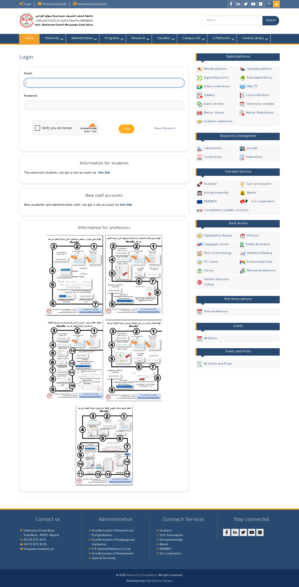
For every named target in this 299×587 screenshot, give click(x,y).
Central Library (253, 38)
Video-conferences (217, 86)
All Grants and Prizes (218, 364)
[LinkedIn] (238, 4)
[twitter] (246, 4)
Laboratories (213, 148)
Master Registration (260, 113)
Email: (28, 73)
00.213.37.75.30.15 (35, 540)
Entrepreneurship (216, 193)
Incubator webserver (218, 121)
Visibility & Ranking (259, 253)
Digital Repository (216, 78)
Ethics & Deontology (218, 253)
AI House (253, 236)
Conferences (213, 157)
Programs (112, 38)
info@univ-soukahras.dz (39, 549)
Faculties (163, 38)
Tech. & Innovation (258, 184)
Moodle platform (215, 69)
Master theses (214, 113)
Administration (82, 38)
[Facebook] (231, 4)
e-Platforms (221, 38)
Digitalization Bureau (218, 236)
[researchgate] (261, 4)
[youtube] (253, 4)
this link (104, 173)
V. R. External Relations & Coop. (112, 549)
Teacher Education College (216, 282)
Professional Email (54, 4)
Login (27, 4)
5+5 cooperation (262, 201)
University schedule (260, 104)
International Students (92, 4)
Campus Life (192, 38)
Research (138, 38)
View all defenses (216, 311)
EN (269, 3)
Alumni (251, 193)
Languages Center (216, 244)
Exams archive (214, 104)
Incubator (210, 184)
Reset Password (165, 128)
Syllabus (209, 95)
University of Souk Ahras (141, 575)
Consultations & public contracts (226, 210)
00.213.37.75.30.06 (35, 544)
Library (209, 271)
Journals (252, 148)
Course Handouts (258, 95)
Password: (31, 96)
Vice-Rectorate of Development (113, 554)
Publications (254, 157)
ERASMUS (210, 201)
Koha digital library (259, 78)
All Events (210, 338)
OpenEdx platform (259, 69)
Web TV (252, 86)
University (52, 38)
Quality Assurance (258, 244)
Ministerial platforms (261, 271)
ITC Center (211, 262)
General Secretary (104, 558)
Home (29, 38)
